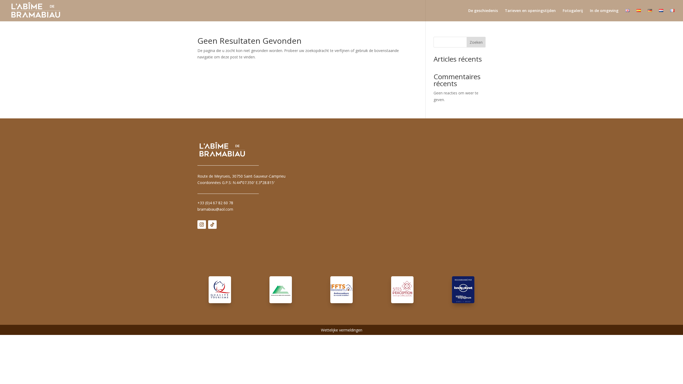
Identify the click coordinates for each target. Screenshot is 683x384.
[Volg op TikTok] (212, 224)
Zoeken (476, 42)
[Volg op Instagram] (201, 224)
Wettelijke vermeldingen (341, 330)
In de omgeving (604, 11)
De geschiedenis (483, 11)
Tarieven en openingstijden (530, 11)
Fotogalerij (573, 11)
